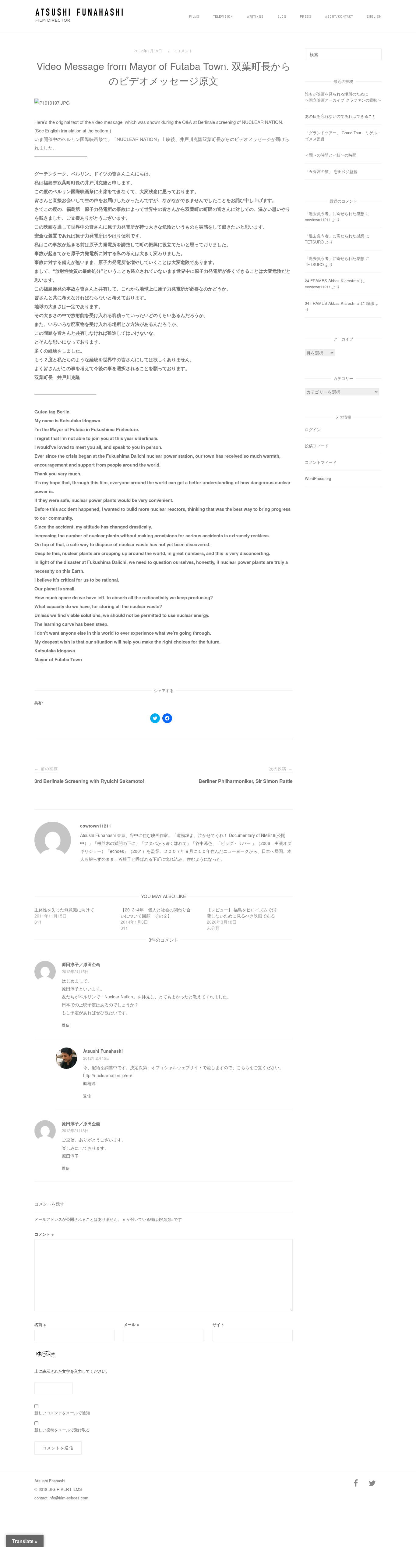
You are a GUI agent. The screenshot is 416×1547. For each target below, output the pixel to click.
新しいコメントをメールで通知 (62, 1412)
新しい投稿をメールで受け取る (62, 1430)
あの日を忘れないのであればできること (340, 116)
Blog (281, 16)
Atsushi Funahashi (103, 1051)
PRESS (306, 16)
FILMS (194, 16)
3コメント (184, 51)
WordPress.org (318, 478)
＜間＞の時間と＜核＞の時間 (330, 155)
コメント (44, 1234)
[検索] (374, 51)
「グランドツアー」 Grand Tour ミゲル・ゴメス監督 (343, 136)
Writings (255, 16)
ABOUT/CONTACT (339, 16)
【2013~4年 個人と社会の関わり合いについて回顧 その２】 (156, 913)
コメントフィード (321, 462)
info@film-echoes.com (68, 1498)
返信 (66, 1025)
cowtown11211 (95, 826)
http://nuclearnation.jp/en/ (107, 1075)
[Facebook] (356, 1483)
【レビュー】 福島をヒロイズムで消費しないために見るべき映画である (241, 913)
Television (223, 16)
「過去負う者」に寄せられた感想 (334, 213)
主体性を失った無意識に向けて (64, 910)
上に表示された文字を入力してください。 (72, 1371)
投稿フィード (317, 446)
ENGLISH (374, 16)
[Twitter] (372, 1483)
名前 (40, 1324)
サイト (218, 1324)
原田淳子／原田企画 (81, 964)
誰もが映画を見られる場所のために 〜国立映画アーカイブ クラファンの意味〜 (355, 97)
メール (131, 1324)
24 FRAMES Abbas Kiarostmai (332, 280)
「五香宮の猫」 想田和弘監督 (331, 171)
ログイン (313, 429)
